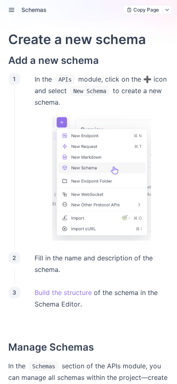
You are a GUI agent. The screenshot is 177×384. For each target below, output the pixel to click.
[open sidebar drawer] (11, 9)
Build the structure (63, 292)
